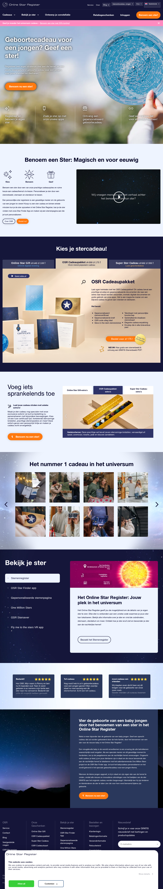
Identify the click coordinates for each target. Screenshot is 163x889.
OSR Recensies (10, 850)
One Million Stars (21, 607)
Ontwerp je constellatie (57, 14)
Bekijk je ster (29, 14)
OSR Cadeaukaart (39, 845)
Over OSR (9, 221)
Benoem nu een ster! (21, 86)
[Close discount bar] (158, 23)
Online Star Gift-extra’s (77, 390)
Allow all (21, 884)
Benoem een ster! (148, 15)
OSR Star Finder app (23, 587)
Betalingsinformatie (98, 836)
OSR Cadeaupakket (40, 836)
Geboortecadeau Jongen (122, 4)
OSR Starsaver (20, 617)
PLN (137, 4)
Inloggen (125, 15)
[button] (65, 416)
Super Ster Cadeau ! (135, 264)
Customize (49, 884)
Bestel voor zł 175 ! (122, 338)
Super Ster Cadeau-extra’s (138, 390)
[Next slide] (157, 504)
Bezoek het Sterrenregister (94, 639)
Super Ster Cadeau (40, 841)
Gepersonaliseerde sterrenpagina (31, 597)
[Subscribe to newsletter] (157, 844)
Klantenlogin (95, 831)
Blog (105, 5)
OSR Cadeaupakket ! (81, 263)
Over (98, 5)
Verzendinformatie (97, 841)
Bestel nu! (23, 221)
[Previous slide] (6, 504)
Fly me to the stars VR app (27, 627)
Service (90, 5)
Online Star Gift (38, 831)
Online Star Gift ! (28, 264)
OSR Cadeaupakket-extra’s (108, 390)
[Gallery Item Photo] (30, 487)
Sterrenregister (20, 578)
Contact (6, 833)
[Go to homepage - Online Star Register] (21, 5)
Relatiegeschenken (103, 15)
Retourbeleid (95, 845)
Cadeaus (7, 14)
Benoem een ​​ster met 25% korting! (55, 23)
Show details (144, 874)
